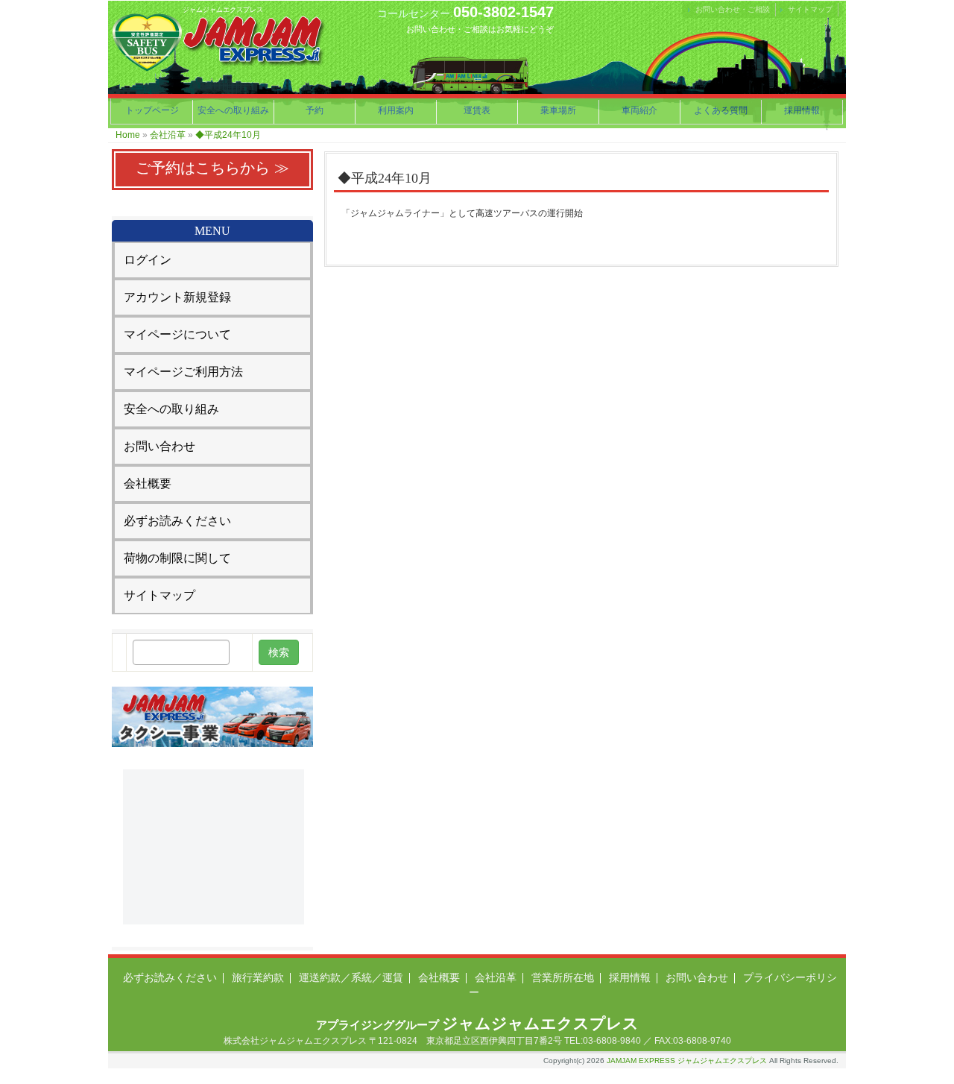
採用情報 (802, 110)
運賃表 (477, 110)
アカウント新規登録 (177, 297)
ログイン (147, 259)
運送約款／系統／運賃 (351, 977)
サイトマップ (810, 9)
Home (128, 135)
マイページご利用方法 (183, 371)
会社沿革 (168, 135)
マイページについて (177, 334)
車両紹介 (639, 110)
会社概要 (147, 483)
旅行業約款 (258, 977)
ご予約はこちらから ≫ (212, 168)
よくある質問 (721, 110)
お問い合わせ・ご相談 (732, 9)
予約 (314, 110)
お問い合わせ (159, 446)
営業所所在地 (562, 977)
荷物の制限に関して (177, 558)
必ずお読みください (177, 520)
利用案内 (396, 110)
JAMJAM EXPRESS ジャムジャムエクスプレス (687, 1060)
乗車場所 (558, 110)
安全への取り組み (233, 110)
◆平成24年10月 (228, 135)
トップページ (152, 110)
